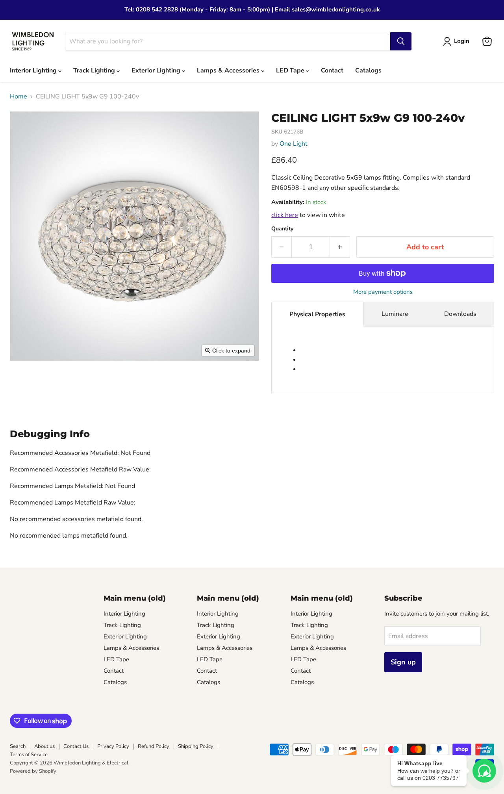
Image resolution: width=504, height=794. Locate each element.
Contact (332, 70)
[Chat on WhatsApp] (484, 771)
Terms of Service (29, 754)
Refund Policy (153, 746)
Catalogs (368, 70)
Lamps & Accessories (229, 70)
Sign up (403, 662)
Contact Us (76, 746)
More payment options (383, 292)
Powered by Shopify (33, 771)
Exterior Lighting (157, 70)
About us (44, 746)
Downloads (460, 314)
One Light (294, 143)
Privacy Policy (113, 746)
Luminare (395, 314)
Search (18, 746)
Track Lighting (95, 70)
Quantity (282, 229)
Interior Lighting (34, 70)
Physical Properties (317, 314)
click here (284, 215)
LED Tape (291, 70)
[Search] (400, 41)
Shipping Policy (195, 746)
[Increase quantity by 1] (340, 247)
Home (18, 96)
